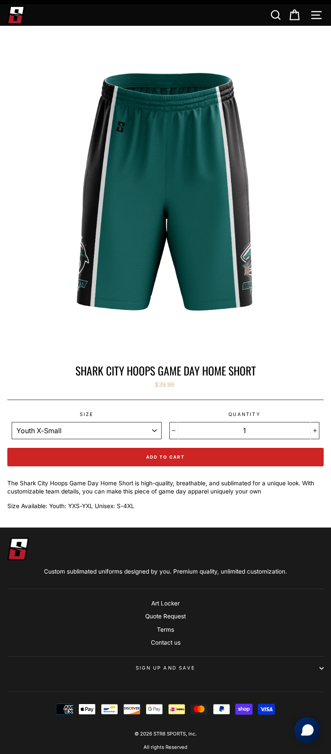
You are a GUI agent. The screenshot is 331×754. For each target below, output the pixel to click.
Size (87, 414)
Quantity (244, 414)
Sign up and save (165, 668)
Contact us (166, 642)
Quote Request (165, 616)
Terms (165, 629)
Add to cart (165, 456)
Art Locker (165, 603)
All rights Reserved (165, 747)
